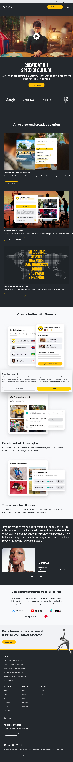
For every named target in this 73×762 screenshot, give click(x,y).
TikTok (6, 706)
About (24, 690)
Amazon (6, 690)
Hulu (5, 694)
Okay (54, 389)
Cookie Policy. (20, 755)
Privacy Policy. (11, 755)
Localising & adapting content (14, 664)
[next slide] (41, 576)
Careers (25, 702)
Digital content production (13, 660)
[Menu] (67, 7)
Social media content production (15, 668)
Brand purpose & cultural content (15, 676)
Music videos (8, 680)
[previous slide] (31, 576)
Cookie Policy (55, 381)
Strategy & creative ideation (13, 672)
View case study (42, 571)
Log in (63, 2)
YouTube (7, 710)
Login (42, 690)
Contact (25, 706)
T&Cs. (5, 755)
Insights (24, 698)
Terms (43, 694)
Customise (19, 389)
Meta (5, 698)
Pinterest (7, 702)
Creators (56, 2)
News (24, 694)
